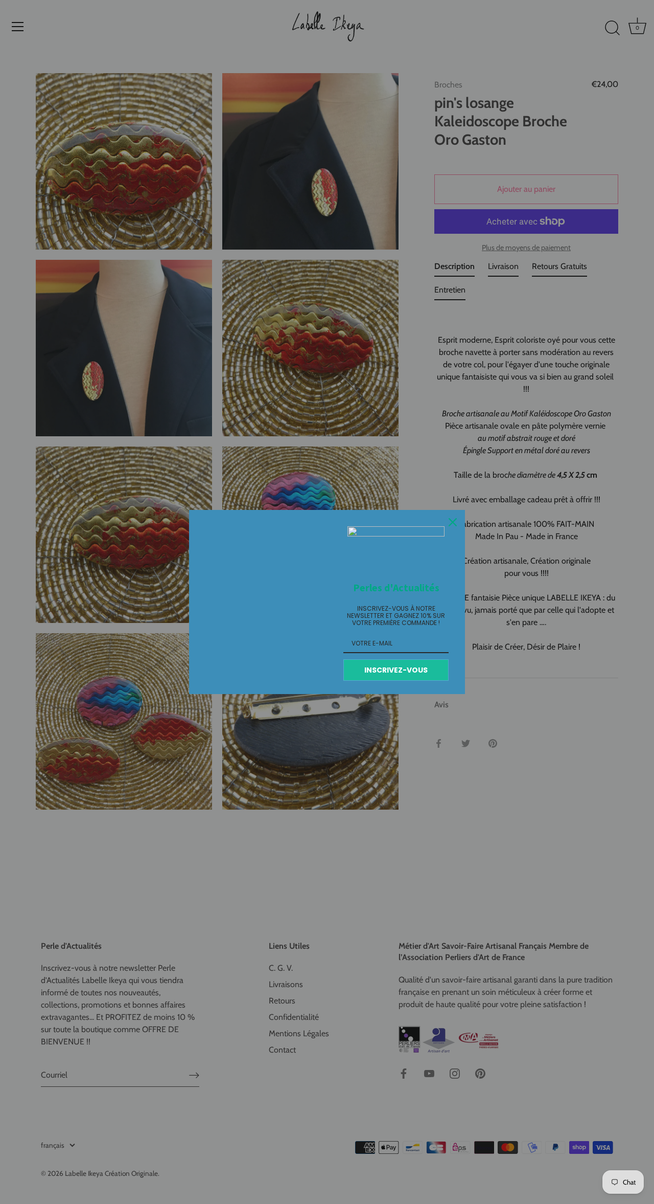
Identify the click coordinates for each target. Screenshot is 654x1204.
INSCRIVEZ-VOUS (396, 670)
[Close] (452, 522)
